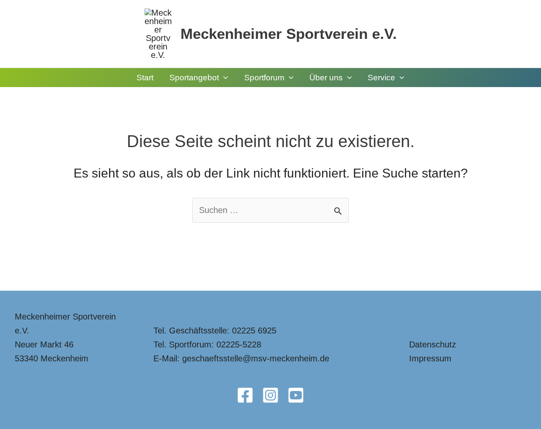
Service (381, 77)
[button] (223, 77)
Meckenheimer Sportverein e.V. (288, 33)
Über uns (326, 77)
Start (145, 77)
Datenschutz (432, 344)
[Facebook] (245, 395)
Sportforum (264, 77)
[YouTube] (295, 395)
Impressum (430, 358)
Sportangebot (194, 77)
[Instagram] (270, 395)
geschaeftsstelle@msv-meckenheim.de (255, 358)
